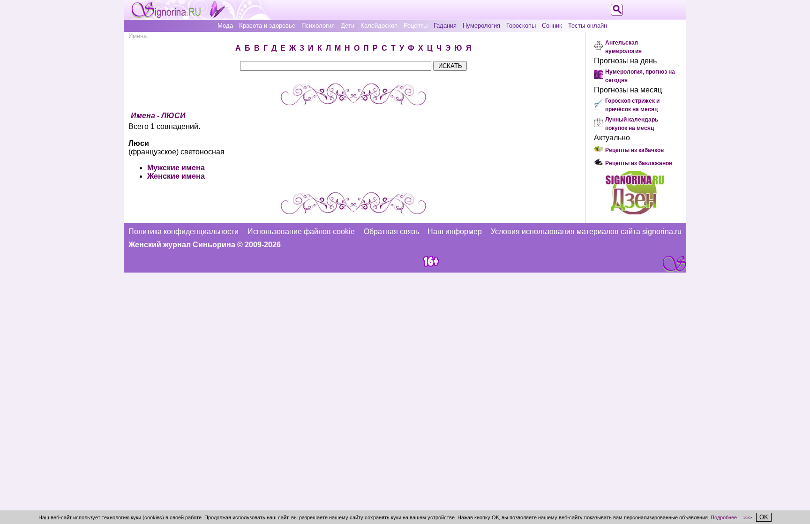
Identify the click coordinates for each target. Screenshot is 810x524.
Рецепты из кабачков (634, 150)
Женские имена (176, 176)
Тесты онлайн (587, 25)
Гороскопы (521, 25)
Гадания (445, 25)
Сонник (552, 25)
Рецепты (416, 25)
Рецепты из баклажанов (638, 163)
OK (763, 517)
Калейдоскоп (379, 25)
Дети (347, 25)
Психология (318, 25)
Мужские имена (176, 168)
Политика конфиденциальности (183, 231)
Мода (225, 25)
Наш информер (455, 231)
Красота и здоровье (267, 25)
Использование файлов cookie (301, 231)
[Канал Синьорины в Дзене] (635, 212)
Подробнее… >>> (731, 517)
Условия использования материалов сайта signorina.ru (586, 231)
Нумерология (481, 25)
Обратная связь (391, 231)
